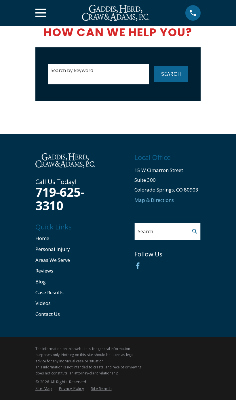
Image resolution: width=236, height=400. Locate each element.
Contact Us (47, 314)
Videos (43, 303)
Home (42, 238)
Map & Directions (154, 200)
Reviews (44, 270)
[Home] (115, 13)
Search (171, 74)
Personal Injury (52, 249)
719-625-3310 (59, 199)
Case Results (49, 292)
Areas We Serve (52, 260)
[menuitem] (43, 388)
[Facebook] (137, 265)
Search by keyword (72, 70)
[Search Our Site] (194, 231)
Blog (40, 281)
